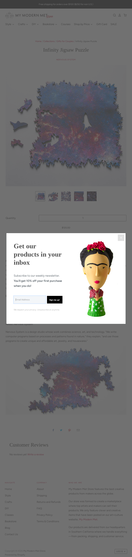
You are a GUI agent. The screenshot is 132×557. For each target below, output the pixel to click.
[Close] (121, 237)
